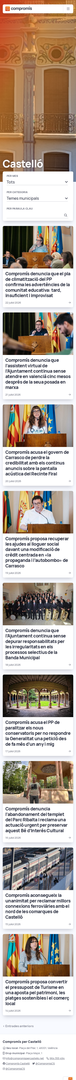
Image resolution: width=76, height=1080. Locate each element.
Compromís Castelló (18, 1063)
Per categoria (17, 192)
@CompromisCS (45, 1063)
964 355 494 (57, 1058)
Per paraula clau (20, 208)
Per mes (12, 176)
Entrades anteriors (19, 1026)
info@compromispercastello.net (25, 1058)
